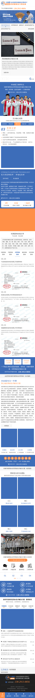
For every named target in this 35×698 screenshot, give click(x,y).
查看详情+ (23, 72)
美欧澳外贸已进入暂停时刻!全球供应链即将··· (14, 651)
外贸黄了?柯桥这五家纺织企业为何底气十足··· (14, 642)
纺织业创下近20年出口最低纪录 (11, 659)
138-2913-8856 (20, 8)
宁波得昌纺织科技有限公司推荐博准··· (12, 261)
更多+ (4, 607)
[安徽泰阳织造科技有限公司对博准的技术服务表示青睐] (17, 346)
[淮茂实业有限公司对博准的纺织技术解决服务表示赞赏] (17, 313)
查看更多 (6, 425)
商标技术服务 (20, 688)
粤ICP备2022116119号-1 (15, 690)
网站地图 (23, 690)
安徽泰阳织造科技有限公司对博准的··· (12, 328)
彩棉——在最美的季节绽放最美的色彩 (13, 631)
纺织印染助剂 (4, 672)
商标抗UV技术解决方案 (27, 59)
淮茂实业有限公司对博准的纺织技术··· (12, 295)
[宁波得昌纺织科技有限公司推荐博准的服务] (17, 280)
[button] (34, 17)
